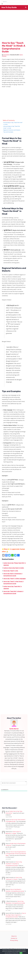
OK (21, 952)
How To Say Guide (9, 7)
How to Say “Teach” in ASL (10, 570)
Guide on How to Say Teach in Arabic (13, 568)
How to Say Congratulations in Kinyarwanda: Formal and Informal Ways (16, 853)
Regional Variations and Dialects (11, 130)
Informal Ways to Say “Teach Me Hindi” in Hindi (11, 127)
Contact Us (14, 938)
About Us (14, 936)
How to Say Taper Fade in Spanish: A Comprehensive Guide (16, 914)
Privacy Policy (14, 940)
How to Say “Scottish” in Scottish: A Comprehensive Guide (14, 863)
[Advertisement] (14, 25)
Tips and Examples (8, 132)
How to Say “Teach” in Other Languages (14, 578)
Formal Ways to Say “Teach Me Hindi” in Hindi (13, 123)
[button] (26, 7)
